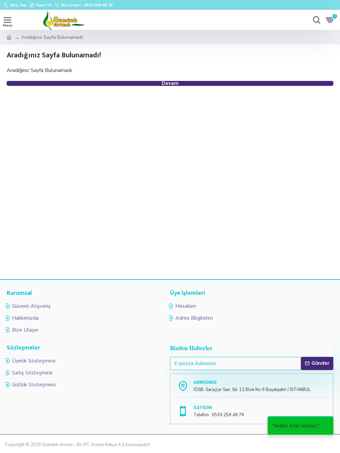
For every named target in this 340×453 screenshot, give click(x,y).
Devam (170, 83)
